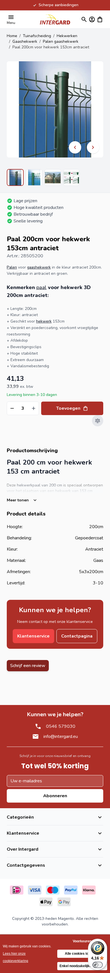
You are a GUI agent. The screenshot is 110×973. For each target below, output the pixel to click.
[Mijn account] (92, 19)
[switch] (98, 965)
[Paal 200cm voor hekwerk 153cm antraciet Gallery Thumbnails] (43, 177)
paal (41, 287)
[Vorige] (75, 147)
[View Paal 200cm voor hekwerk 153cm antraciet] (15, 177)
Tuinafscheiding (37, 36)
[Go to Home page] (55, 19)
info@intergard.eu (60, 736)
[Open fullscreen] (55, 109)
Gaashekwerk (24, 41)
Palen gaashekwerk (60, 41)
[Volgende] (93, 147)
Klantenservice (33, 636)
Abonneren (55, 796)
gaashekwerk (39, 267)
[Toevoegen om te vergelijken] (97, 420)
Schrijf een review (27, 666)
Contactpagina (77, 636)
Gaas (98, 560)
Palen (12, 267)
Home (12, 36)
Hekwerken (67, 36)
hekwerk (44, 321)
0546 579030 (60, 726)
